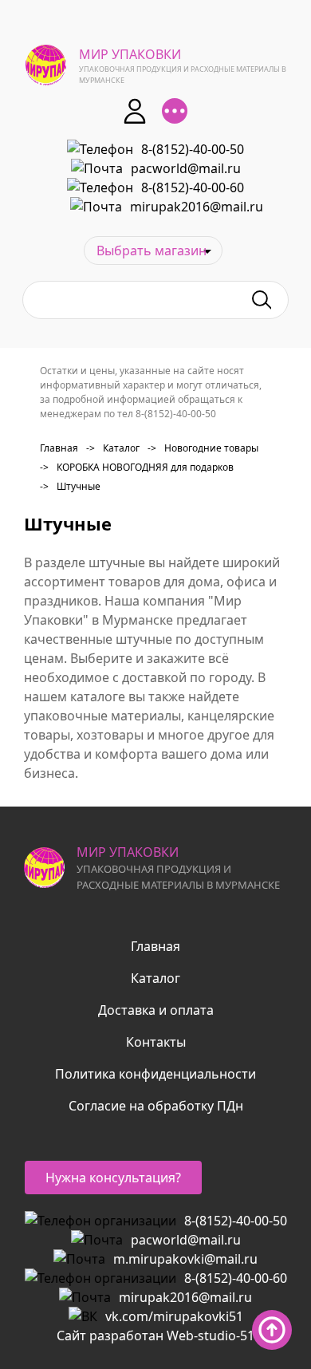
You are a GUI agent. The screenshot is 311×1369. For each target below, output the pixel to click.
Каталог (113, 448)
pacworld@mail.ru (186, 168)
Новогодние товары (203, 448)
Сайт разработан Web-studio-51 (155, 1335)
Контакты (156, 1042)
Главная (59, 448)
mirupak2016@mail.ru (196, 206)
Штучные (70, 486)
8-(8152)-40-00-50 (192, 149)
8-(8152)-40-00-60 (192, 187)
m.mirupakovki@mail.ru (185, 1259)
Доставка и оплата (156, 1010)
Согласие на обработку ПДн (156, 1106)
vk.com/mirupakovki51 (174, 1316)
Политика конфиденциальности (155, 1074)
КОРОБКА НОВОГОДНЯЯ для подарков (137, 467)
